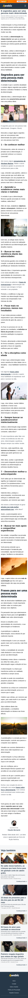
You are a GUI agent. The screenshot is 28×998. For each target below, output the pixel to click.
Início (14, 981)
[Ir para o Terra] (4, 1)
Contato (14, 983)
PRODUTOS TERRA (22, 1)
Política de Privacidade (14, 989)
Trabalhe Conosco (14, 992)
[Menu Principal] (25, 6)
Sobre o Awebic (14, 986)
